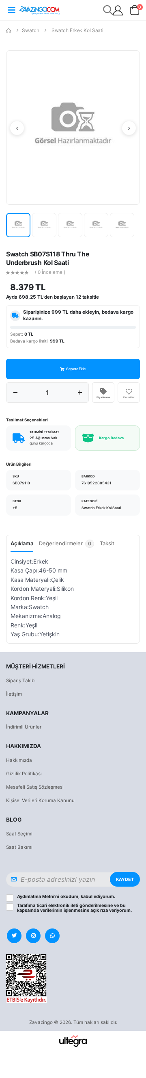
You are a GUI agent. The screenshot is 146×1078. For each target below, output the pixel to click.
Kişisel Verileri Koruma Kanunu (40, 800)
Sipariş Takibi (21, 680)
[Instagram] (33, 935)
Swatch (30, 30)
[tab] (66, 546)
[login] (118, 10)
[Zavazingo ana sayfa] (39, 10)
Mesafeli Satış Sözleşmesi (35, 787)
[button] (135, 12)
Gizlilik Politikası (24, 774)
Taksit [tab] (107, 543)
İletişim (14, 694)
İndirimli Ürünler (23, 727)
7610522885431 (96, 483)
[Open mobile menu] (11, 10)
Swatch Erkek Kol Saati (77, 30)
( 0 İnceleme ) (50, 272)
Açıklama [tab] (22, 543)
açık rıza (99, 910)
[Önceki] (17, 128)
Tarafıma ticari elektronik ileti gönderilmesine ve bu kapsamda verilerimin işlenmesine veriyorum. (74, 908)
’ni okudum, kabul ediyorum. (66, 896)
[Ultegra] (73, 1041)
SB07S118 (21, 483)
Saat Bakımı (19, 847)
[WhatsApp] (52, 935)
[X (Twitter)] (14, 935)
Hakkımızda (19, 760)
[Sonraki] (129, 128)
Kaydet (125, 879)
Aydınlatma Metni (35, 896)
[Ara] (108, 10)
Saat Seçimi (19, 834)
